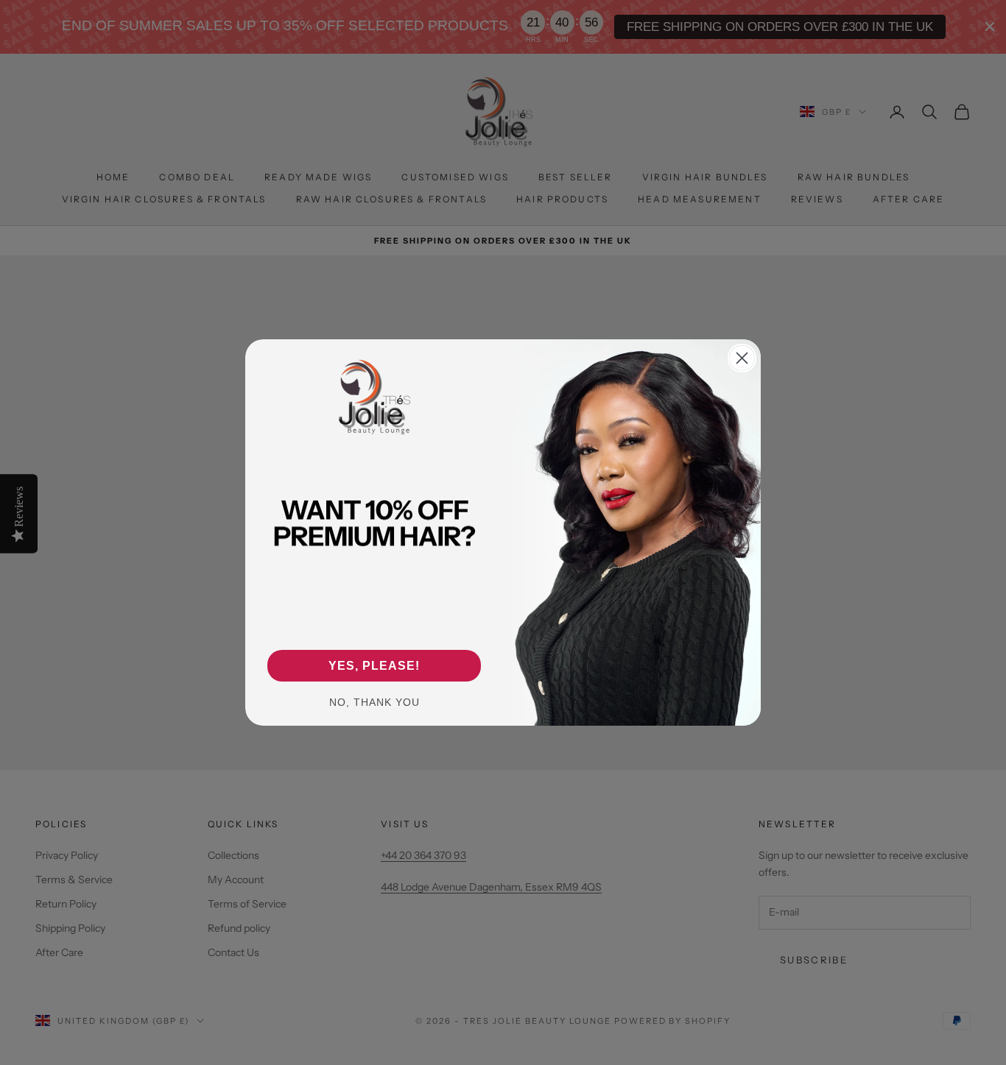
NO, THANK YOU (374, 702)
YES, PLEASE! (374, 665)
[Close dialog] (742, 358)
